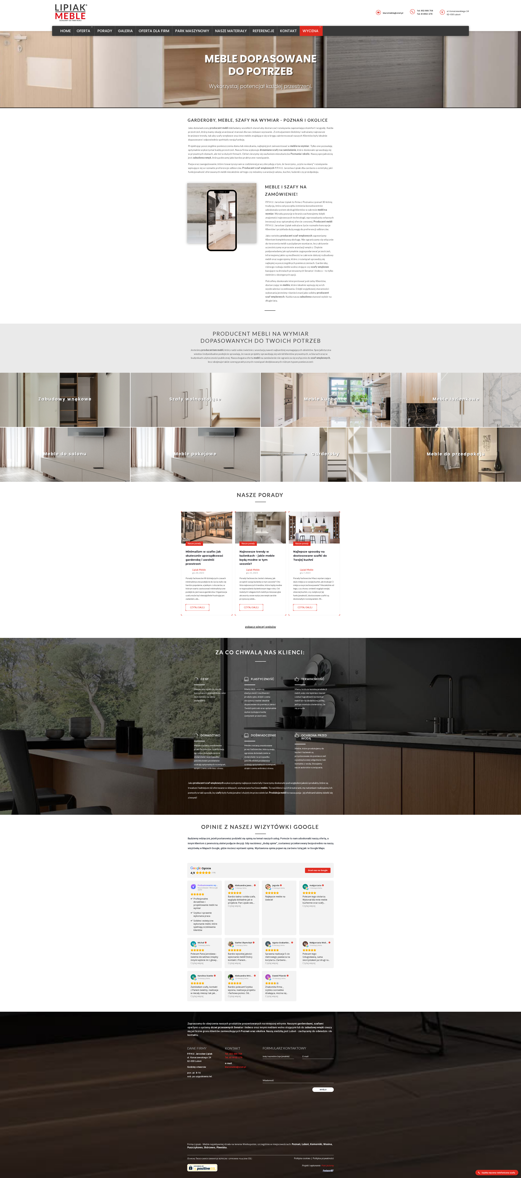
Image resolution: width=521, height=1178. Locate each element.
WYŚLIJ (323, 1089)
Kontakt (288, 30)
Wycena (310, 30)
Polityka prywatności (323, 1158)
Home (65, 30)
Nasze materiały (231, 30)
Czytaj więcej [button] (234, 905)
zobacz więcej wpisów (260, 626)
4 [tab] (263, 102)
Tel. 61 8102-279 (424, 14)
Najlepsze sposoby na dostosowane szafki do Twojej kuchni (310, 555)
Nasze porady (194, 543)
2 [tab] (255, 102)
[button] (496, 1172)
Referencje (263, 30)
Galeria (125, 30)
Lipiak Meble (199, 569)
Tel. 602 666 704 (425, 10)
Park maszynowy (192, 30)
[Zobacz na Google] (230, 886)
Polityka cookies (302, 1158)
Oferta (83, 30)
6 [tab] (271, 102)
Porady (104, 30)
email (384, 10)
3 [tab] (259, 102)
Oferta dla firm (154, 30)
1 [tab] (251, 102)
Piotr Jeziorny (327, 1165)
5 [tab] (267, 102)
